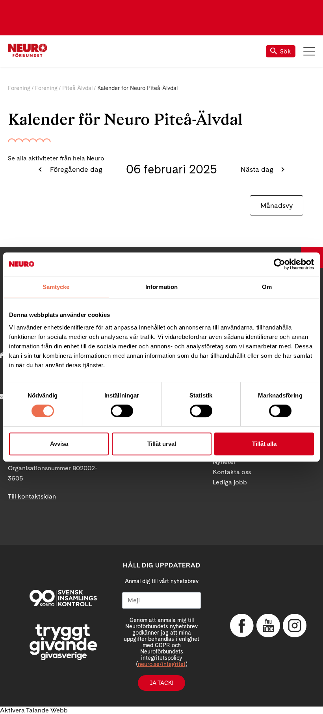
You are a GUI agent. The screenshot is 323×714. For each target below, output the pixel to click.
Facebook (242, 625)
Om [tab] (267, 286)
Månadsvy (276, 205)
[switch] (122, 411)
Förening (19, 88)
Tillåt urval (161, 443)
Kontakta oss (232, 472)
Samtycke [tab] (56, 286)
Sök (285, 51)
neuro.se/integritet (162, 664)
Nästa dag (258, 169)
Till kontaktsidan (32, 496)
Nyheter (224, 462)
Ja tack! (161, 683)
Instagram (294, 625)
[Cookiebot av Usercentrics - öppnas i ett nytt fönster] (279, 264)
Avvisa (59, 443)
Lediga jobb (230, 482)
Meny (309, 51)
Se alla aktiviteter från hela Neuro (56, 158)
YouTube (268, 625)
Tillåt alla (264, 443)
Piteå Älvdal (77, 88)
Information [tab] (161, 286)
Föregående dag (75, 169)
